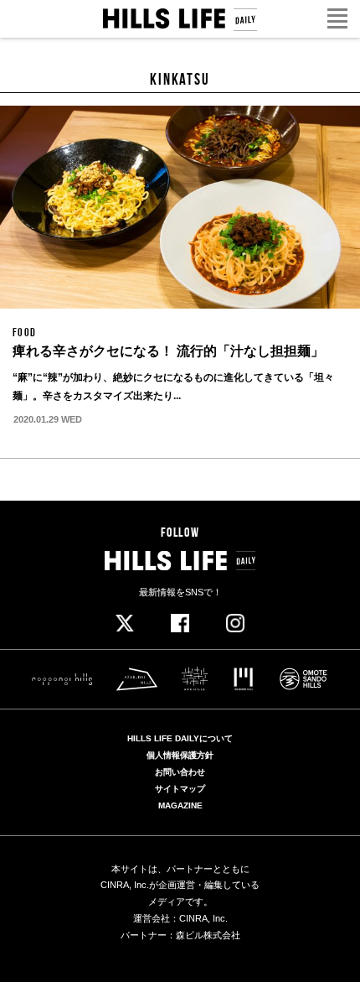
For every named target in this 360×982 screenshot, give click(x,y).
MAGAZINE (180, 806)
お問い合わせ (180, 772)
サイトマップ (180, 789)
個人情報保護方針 (180, 755)
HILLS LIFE (180, 19)
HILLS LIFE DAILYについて (180, 739)
